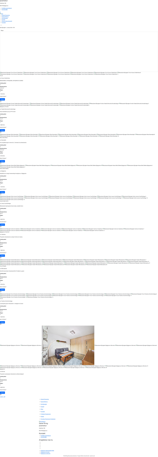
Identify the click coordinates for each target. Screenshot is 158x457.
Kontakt (4, 22)
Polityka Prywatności (46, 414)
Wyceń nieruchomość (7, 21)
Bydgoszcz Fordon (45, 452)
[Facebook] (41, 442)
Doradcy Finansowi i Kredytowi (48, 419)
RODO (42, 416)
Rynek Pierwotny (6, 15)
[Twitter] (41, 443)
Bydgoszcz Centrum (45, 453)
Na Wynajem (5, 18)
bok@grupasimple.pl (7, 8)
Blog (42, 409)
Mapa (2, 30)
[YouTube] (41, 445)
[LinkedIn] (41, 448)
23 (4, 396)
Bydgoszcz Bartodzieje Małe (47, 450)
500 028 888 (4, 9)
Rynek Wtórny (5, 16)
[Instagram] (41, 446)
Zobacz (2, 99)
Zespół (3, 19)
